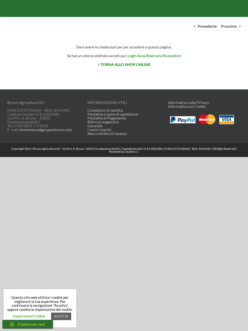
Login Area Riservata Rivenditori (154, 55)
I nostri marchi (99, 130)
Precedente (207, 26)
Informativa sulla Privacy (188, 102)
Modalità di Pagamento (106, 118)
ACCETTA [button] (61, 316)
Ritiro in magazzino (103, 122)
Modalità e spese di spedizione (112, 114)
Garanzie (94, 126)
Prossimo (229, 26)
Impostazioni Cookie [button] (29, 316)
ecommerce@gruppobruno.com (46, 129)
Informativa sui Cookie (187, 106)
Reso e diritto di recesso (107, 133)
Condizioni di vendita (105, 110)
